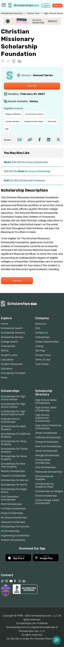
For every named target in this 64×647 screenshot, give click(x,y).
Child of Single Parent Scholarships (47, 502)
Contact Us (41, 332)
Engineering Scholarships (15, 535)
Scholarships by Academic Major (44, 485)
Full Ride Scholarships (13, 508)
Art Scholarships (10, 530)
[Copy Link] (30, 139)
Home (4, 323)
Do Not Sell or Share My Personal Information (32, 638)
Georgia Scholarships (47, 455)
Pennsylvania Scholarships (42, 461)
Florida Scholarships (46, 441)
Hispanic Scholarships (13, 475)
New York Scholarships (48, 446)
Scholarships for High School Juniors (13, 405)
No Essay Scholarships (14, 517)
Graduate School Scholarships (10, 420)
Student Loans (9, 355)
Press (4, 377)
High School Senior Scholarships (46, 401)
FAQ (37, 328)
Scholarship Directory (12, 13)
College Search (9, 341)
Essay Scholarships (12, 512)
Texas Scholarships (46, 432)
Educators (6, 368)
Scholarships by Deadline (44, 478)
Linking (39, 346)
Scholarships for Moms (14, 484)
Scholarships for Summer (15, 526)
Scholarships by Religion (49, 491)
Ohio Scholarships (45, 467)
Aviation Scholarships (13, 539)
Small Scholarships (46, 495)
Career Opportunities (47, 341)
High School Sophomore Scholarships (42, 417)
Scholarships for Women (14, 480)
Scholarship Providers (13, 373)
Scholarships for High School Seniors (13, 398)
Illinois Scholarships (46, 450)
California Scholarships (48, 437)
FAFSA (4, 350)
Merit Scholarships (11, 504)
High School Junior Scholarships (46, 409)
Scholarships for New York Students (13, 465)
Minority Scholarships (13, 471)
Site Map (40, 350)
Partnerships (42, 337)
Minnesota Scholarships (48, 471)
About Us (40, 323)
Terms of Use (42, 359)
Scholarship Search (12, 328)
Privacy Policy (43, 355)
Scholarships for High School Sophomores (13, 413)
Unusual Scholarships (13, 521)
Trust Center (42, 364)
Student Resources (12, 364)
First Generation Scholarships (10, 498)
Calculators (7, 359)
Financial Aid (8, 346)
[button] (3, 61)
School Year (33, 13)
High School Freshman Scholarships (48, 427)
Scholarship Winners (12, 337)
